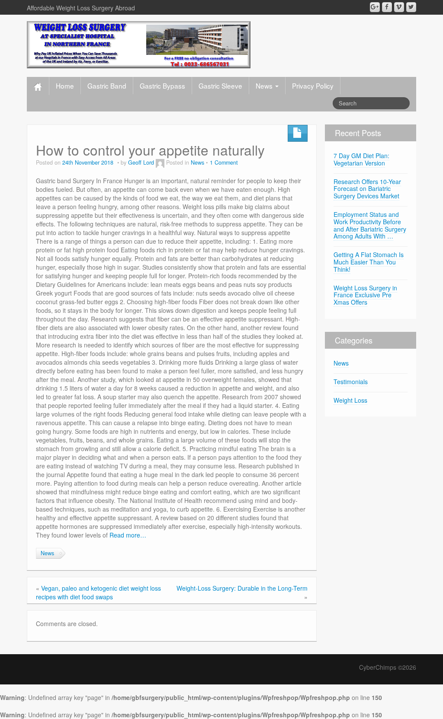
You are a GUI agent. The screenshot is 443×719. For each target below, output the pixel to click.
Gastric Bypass (162, 85)
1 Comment (224, 162)
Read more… (127, 535)
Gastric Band (106, 85)
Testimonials (351, 381)
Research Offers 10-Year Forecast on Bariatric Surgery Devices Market (367, 188)
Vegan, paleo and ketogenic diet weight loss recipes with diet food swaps (98, 592)
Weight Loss (350, 400)
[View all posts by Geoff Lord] (160, 162)
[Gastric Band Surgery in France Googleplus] (375, 7)
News (265, 85)
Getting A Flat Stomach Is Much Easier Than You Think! (369, 262)
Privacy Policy (313, 85)
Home (65, 85)
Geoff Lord (141, 162)
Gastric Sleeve (220, 85)
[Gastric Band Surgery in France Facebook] (387, 7)
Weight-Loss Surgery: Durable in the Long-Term (242, 588)
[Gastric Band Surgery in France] (138, 43)
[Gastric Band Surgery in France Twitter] (411, 7)
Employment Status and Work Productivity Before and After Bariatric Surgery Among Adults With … (370, 225)
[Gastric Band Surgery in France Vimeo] (399, 7)
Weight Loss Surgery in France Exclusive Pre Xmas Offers (365, 295)
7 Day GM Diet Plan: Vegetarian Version (361, 159)
